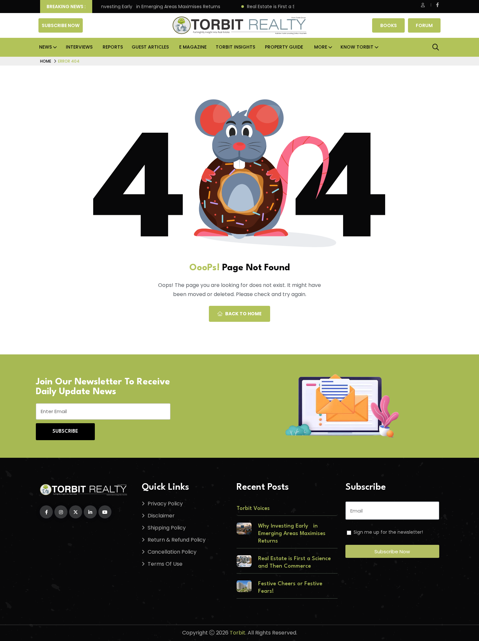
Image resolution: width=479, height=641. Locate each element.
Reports (113, 47)
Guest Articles (150, 47)
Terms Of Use (165, 563)
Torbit (237, 632)
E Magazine (193, 47)
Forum (424, 25)
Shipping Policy (167, 527)
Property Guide (284, 47)
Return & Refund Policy (177, 539)
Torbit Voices (253, 508)
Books (388, 25)
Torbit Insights (235, 47)
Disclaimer (161, 515)
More (320, 47)
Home (45, 61)
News (45, 47)
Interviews (79, 47)
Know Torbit (357, 47)
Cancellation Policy (172, 551)
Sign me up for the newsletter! (388, 532)
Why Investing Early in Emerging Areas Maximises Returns (148, 6)
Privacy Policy (165, 503)
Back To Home (243, 313)
